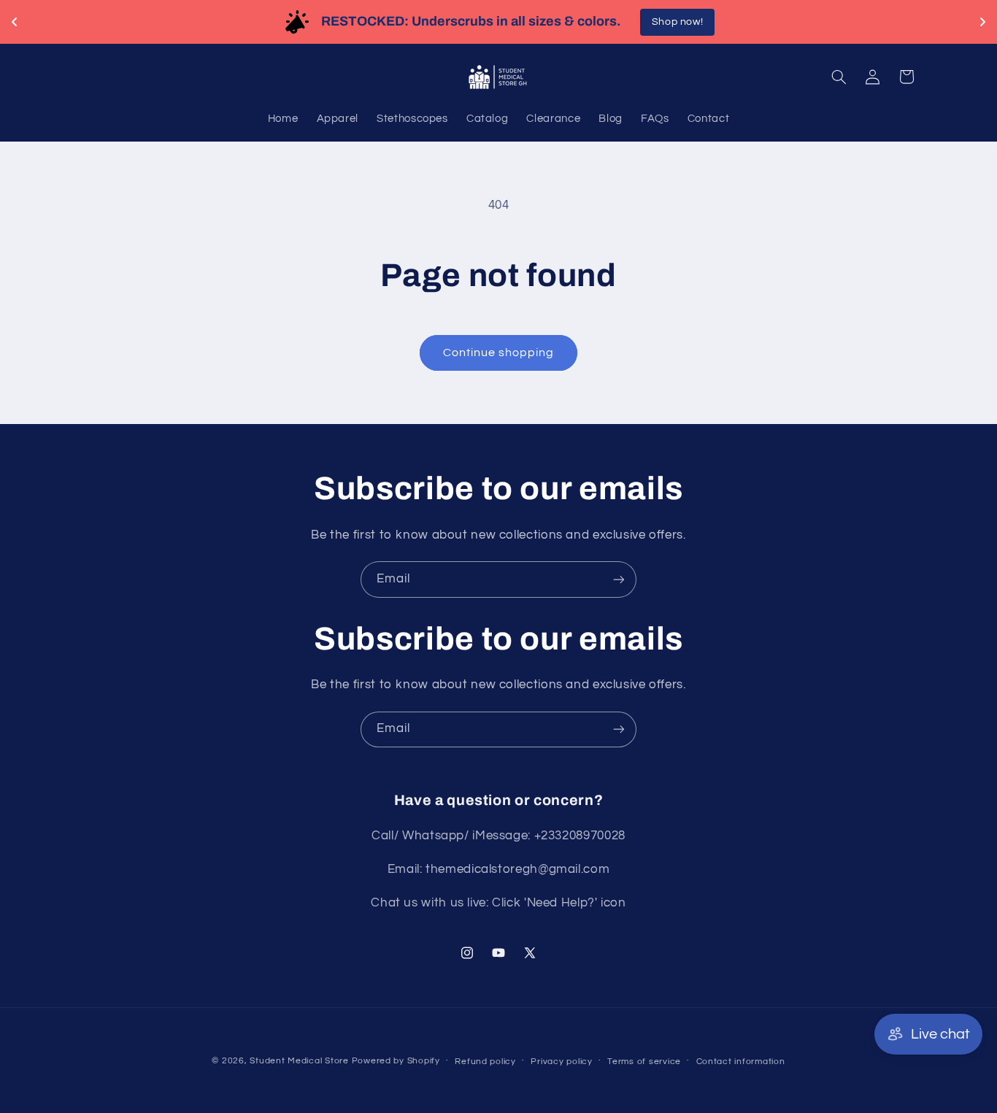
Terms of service (644, 1062)
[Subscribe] (619, 579)
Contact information (740, 1062)
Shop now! (913, 22)
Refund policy (485, 1062)
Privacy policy (561, 1062)
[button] (838, 76)
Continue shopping (499, 352)
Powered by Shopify (396, 1061)
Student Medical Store (299, 1061)
